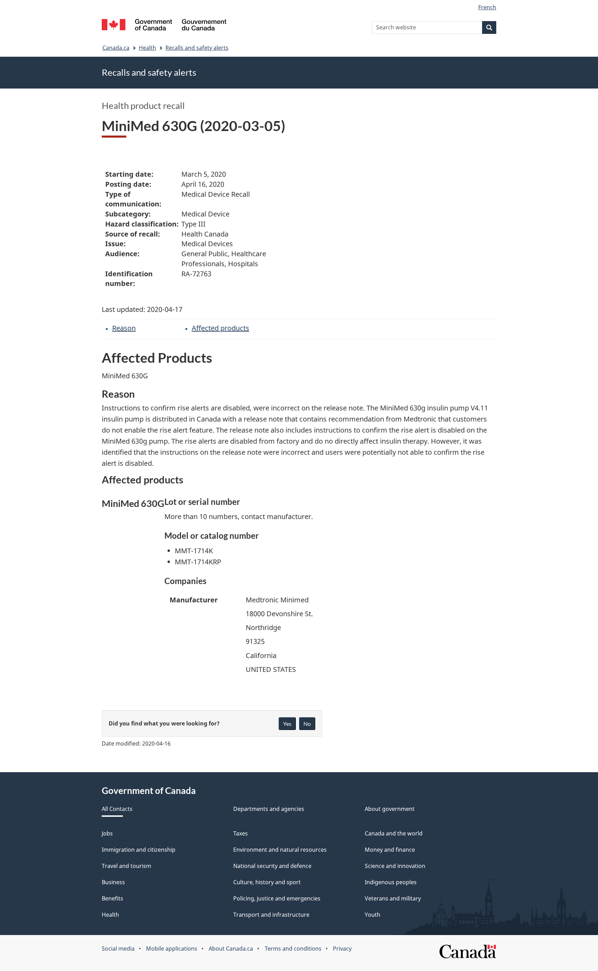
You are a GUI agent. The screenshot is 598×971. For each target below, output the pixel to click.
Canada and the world (394, 833)
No (307, 723)
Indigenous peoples (391, 882)
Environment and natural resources (280, 849)
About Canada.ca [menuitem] (231, 948)
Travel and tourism (126, 866)
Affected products (220, 328)
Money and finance (390, 849)
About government (390, 809)
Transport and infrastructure (271, 914)
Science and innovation (395, 866)
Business (113, 882)
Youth (372, 914)
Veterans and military (393, 898)
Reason (124, 328)
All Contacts (117, 809)
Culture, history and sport (267, 882)
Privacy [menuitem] (342, 948)
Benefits (112, 898)
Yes (287, 723)
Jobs (107, 833)
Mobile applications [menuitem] (171, 948)
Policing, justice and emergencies (276, 898)
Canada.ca (115, 48)
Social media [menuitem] (118, 948)
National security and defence (272, 866)
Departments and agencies (268, 809)
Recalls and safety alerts (196, 48)
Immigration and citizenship (138, 849)
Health (147, 48)
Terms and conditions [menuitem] (293, 948)
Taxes (240, 833)
